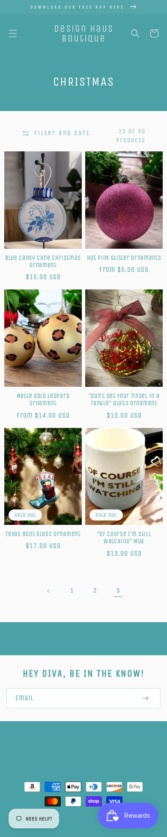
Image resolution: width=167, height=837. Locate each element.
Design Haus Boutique (86, 812)
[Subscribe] (145, 698)
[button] (12, 33)
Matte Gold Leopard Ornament (43, 399)
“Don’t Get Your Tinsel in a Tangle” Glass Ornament (124, 399)
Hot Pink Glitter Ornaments (124, 258)
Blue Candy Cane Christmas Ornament (43, 261)
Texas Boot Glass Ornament (43, 534)
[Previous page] (48, 590)
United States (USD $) (79, 755)
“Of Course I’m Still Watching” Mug (124, 537)
